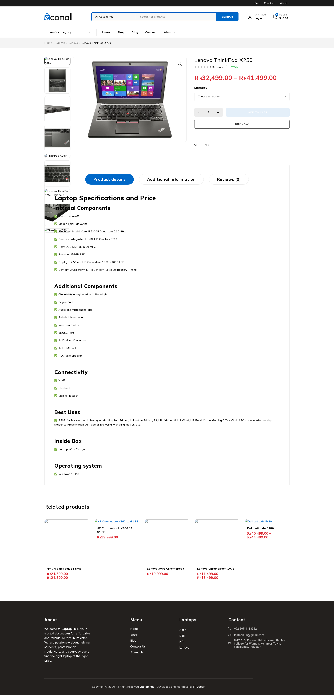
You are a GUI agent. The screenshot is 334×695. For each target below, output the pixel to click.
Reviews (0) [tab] (229, 179)
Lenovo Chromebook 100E (215, 568)
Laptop (60, 43)
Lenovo (73, 43)
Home (48, 43)
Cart (257, 3)
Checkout (269, 3)
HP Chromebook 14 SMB (64, 568)
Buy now (242, 124)
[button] (180, 63)
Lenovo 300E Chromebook (165, 568)
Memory (200, 87)
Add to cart (258, 112)
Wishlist (285, 3)
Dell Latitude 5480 (260, 528)
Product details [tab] (109, 179)
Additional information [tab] (171, 179)
